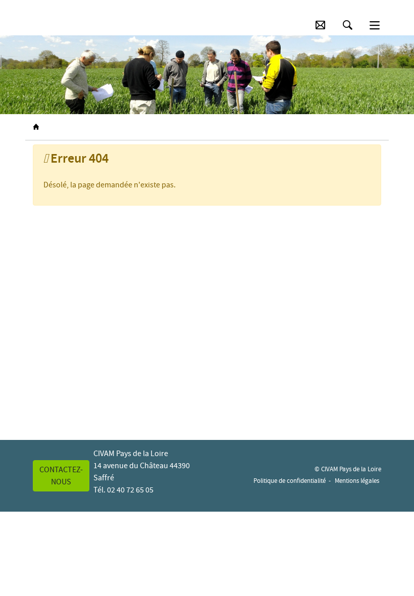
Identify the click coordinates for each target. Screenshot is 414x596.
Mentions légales (357, 480)
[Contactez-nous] (320, 25)
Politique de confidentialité (289, 480)
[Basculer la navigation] (374, 25)
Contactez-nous (61, 476)
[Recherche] (347, 25)
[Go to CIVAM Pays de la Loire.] (36, 127)
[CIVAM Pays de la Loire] (46, 25)
